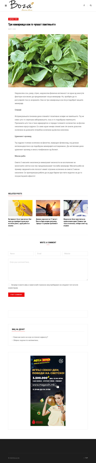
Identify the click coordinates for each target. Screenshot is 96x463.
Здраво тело (13, 19)
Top (86, 458)
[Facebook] (6, 100)
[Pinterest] (6, 112)
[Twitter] (6, 106)
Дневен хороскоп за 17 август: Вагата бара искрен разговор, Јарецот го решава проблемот (47, 221)
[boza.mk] (21, 5)
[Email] (6, 118)
